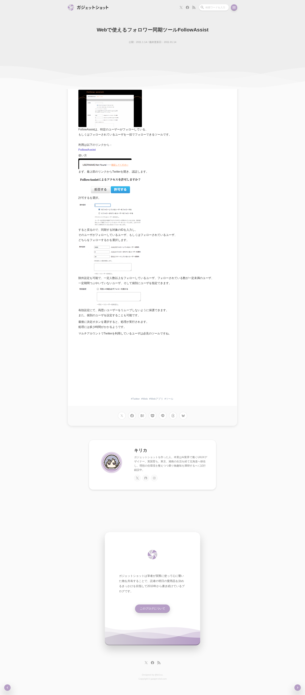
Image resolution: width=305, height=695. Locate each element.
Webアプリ (157, 398)
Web (145, 398)
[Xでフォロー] (181, 7)
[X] (137, 478)
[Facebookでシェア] (132, 415)
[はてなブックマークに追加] (142, 415)
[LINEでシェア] (162, 415)
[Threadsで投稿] (173, 415)
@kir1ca (159, 675)
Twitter (136, 398)
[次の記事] (7, 687)
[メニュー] (234, 7)
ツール (169, 398)
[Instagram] (154, 478)
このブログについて (152, 608)
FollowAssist (87, 149)
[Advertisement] (152, 366)
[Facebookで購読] (187, 7)
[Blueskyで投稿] (183, 415)
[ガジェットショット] (88, 7)
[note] (146, 478)
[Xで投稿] (121, 415)
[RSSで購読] (194, 7)
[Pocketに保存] (152, 415)
